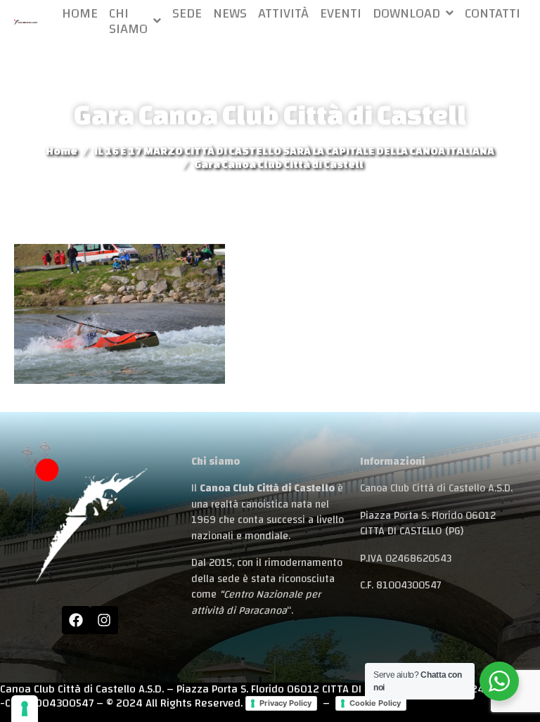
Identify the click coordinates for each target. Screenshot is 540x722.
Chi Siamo (128, 21)
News (230, 13)
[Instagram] (104, 620)
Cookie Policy (375, 703)
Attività (283, 13)
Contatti (492, 13)
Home (80, 13)
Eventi (340, 13)
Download (406, 13)
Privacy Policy (285, 703)
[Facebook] (76, 620)
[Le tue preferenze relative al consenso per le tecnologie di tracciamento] (24, 708)
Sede (187, 13)
